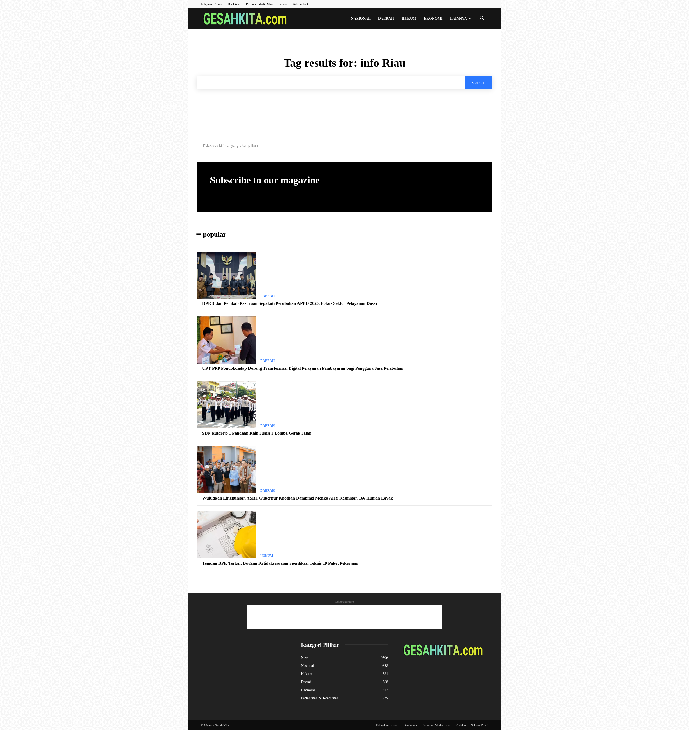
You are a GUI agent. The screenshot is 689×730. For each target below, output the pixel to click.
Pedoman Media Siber (259, 4)
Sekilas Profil (301, 4)
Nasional (361, 18)
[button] (481, 18)
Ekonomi (433, 18)
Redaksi (283, 4)
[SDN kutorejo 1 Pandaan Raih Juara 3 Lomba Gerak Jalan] (226, 405)
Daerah (386, 18)
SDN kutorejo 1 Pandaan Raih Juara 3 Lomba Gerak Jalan (256, 433)
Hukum (409, 18)
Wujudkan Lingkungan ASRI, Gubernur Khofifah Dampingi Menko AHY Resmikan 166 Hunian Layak (297, 498)
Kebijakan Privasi (212, 4)
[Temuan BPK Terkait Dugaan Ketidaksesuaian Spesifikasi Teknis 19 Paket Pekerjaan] (226, 534)
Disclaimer (234, 4)
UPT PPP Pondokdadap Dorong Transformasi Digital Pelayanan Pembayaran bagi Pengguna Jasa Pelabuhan (302, 368)
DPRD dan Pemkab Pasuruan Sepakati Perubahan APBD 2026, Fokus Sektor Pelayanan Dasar (290, 303)
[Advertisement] (344, 617)
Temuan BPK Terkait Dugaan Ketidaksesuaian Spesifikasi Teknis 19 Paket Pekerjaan (280, 563)
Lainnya (458, 18)
